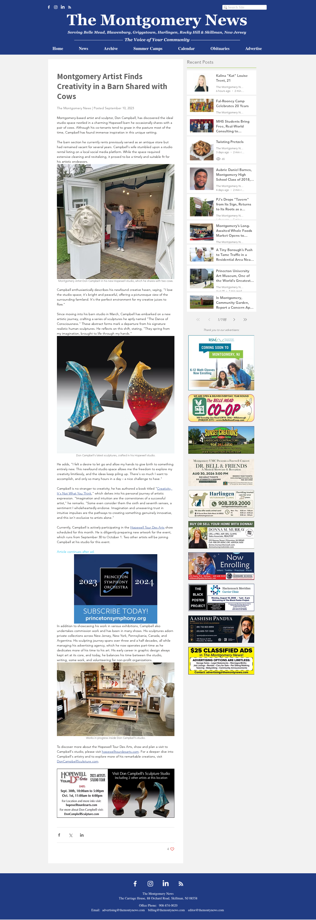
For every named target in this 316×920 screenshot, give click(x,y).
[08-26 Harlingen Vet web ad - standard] (221, 504)
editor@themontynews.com (206, 910)
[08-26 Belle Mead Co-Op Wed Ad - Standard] (221, 408)
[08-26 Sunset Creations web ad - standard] (221, 440)
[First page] (198, 319)
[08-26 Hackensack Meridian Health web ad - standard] (221, 597)
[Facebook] (48, 7)
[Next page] (234, 319)
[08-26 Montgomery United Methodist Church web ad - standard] (221, 472)
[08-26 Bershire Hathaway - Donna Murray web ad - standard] (221, 535)
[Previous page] (209, 319)
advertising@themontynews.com (123, 910)
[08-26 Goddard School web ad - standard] (221, 566)
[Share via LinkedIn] (82, 835)
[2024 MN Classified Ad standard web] (221, 661)
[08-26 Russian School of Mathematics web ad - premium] (221, 362)
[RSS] (69, 7)
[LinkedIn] (62, 7)
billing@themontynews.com (166, 910)
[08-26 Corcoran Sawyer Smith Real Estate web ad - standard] (221, 629)
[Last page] (245, 319)
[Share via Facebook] (59, 835)
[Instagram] (55, 7)
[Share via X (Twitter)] (70, 835)
